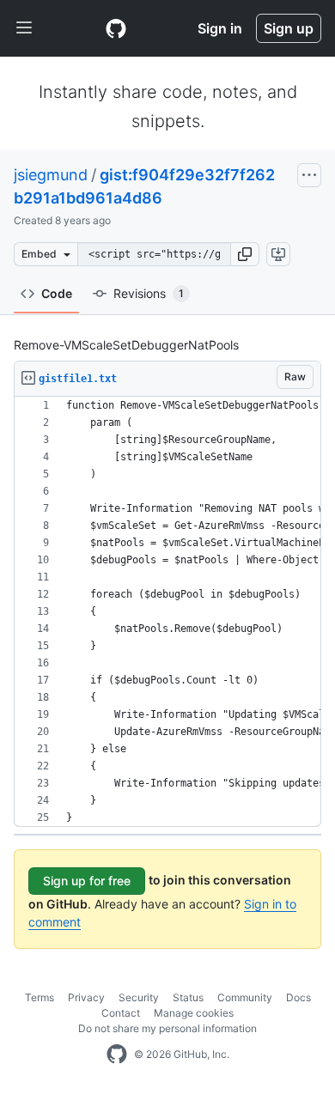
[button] (244, 254)
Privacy (86, 997)
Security (139, 997)
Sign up (289, 28)
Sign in (220, 28)
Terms (39, 997)
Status (188, 997)
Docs (298, 997)
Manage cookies (194, 1012)
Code (56, 293)
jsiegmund (51, 175)
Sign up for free (87, 880)
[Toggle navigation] (24, 28)
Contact (120, 1012)
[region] (167, 612)
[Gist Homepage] (116, 28)
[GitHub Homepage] (117, 1054)
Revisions (148, 293)
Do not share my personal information (167, 1028)
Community (244, 997)
